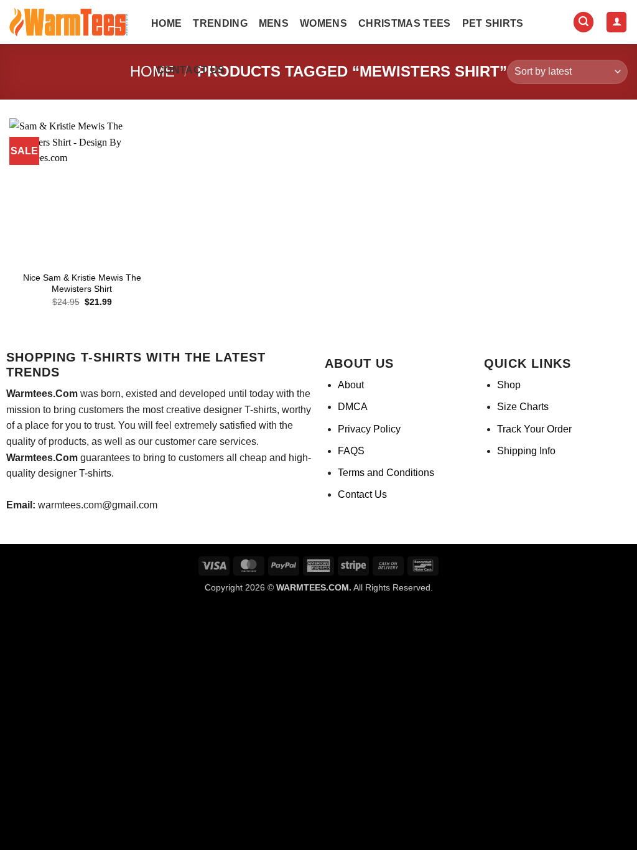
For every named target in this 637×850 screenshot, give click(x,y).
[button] (583, 22)
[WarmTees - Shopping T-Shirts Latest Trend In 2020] (71, 22)
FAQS (351, 451)
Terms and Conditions (386, 472)
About (351, 385)
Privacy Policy (369, 429)
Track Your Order (534, 429)
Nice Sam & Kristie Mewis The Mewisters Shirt (82, 283)
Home (166, 23)
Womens (323, 23)
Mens (274, 23)
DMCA (353, 406)
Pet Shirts (493, 23)
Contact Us (191, 70)
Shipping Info (526, 451)
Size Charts (523, 406)
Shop (509, 385)
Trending (220, 23)
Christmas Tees (404, 23)
